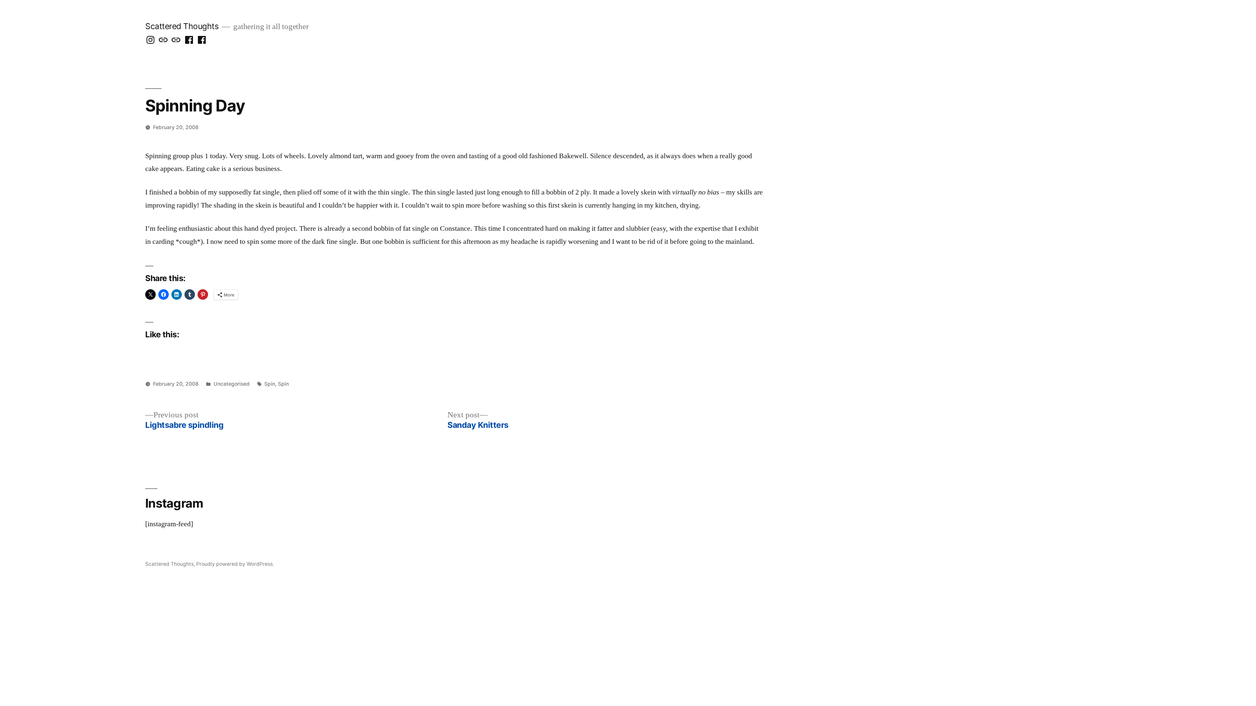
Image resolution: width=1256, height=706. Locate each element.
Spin (269, 384)
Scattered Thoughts (181, 26)
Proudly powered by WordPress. (235, 564)
